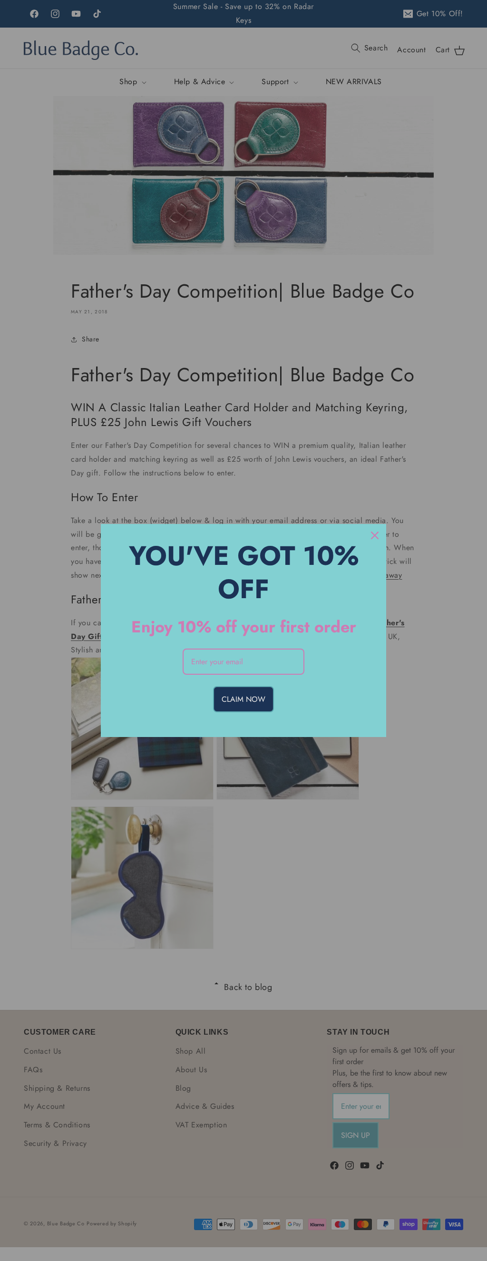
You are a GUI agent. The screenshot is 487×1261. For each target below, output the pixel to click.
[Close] (374, 535)
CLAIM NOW (243, 699)
